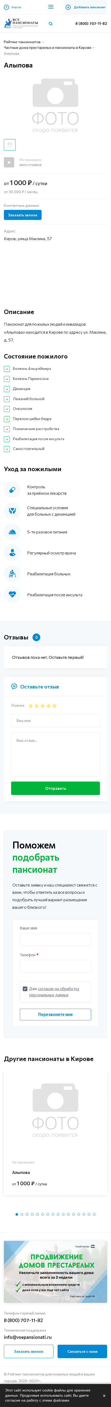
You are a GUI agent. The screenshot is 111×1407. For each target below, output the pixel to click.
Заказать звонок (22, 215)
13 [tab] (78, 1214)
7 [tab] (47, 1214)
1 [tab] (16, 1214)
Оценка (17, 705)
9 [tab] (58, 1214)
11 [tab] (68, 1214)
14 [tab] (84, 1214)
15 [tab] (89, 1214)
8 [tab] (53, 1214)
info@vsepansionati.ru (28, 1337)
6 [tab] (42, 1214)
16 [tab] (94, 1214)
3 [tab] (27, 1214)
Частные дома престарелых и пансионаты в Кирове (47, 47)
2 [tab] (22, 1214)
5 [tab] (37, 1214)
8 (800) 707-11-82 (91, 23)
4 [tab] (32, 1214)
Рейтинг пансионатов (22, 42)
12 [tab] (73, 1214)
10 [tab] (63, 1214)
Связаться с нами (82, 1351)
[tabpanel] (55, 1133)
